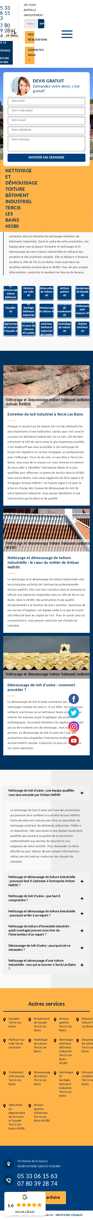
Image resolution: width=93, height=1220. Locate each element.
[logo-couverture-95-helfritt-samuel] (12, 33)
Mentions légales (69, 1215)
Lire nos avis (25, 1211)
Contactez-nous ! (31, 55)
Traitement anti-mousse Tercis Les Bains (17, 1078)
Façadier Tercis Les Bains (15, 1022)
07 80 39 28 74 (37, 1184)
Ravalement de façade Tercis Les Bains (42, 1024)
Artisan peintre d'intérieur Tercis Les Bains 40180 (42, 1113)
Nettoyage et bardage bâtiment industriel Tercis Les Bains (66, 1084)
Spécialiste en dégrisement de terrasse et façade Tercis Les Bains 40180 (17, 1117)
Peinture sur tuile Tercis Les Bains (17, 1043)
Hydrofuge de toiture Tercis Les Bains (41, 1045)
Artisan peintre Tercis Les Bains (65, 1024)
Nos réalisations (31, 37)
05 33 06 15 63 (37, 1176)
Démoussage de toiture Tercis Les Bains (42, 1078)
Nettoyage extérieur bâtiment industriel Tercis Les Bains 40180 (66, 1051)
